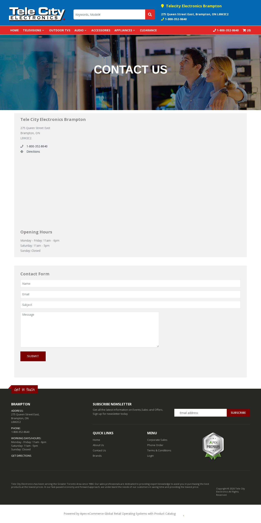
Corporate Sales (157, 440)
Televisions (32, 30)
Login (150, 455)
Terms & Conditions (159, 450)
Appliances (123, 30)
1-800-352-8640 (176, 19)
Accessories (100, 30)
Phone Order (155, 445)
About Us (98, 445)
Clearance (148, 30)
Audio (79, 30)
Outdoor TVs (59, 30)
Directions (33, 151)
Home (14, 30)
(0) (248, 30)
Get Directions (21, 455)
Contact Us (99, 450)
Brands (97, 455)
